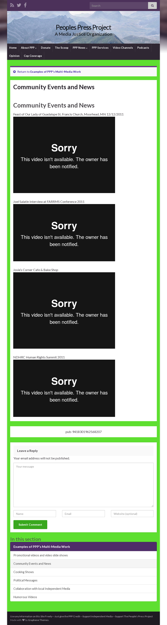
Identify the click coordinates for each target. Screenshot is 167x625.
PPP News (79, 47)
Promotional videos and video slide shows (40, 555)
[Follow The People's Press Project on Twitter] (19, 4)
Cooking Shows (23, 572)
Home (13, 47)
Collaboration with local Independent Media (41, 588)
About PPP (28, 47)
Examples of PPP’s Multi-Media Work (55, 71)
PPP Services (100, 47)
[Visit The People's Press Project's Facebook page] (25, 4)
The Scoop (61, 47)
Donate (46, 47)
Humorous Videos (25, 597)
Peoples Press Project (83, 27)
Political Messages (25, 580)
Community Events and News (32, 563)
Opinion (14, 55)
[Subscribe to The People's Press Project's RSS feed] (12, 4)
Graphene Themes (38, 620)
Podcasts (143, 47)
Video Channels (123, 47)
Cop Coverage (33, 55)
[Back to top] (158, 616)
